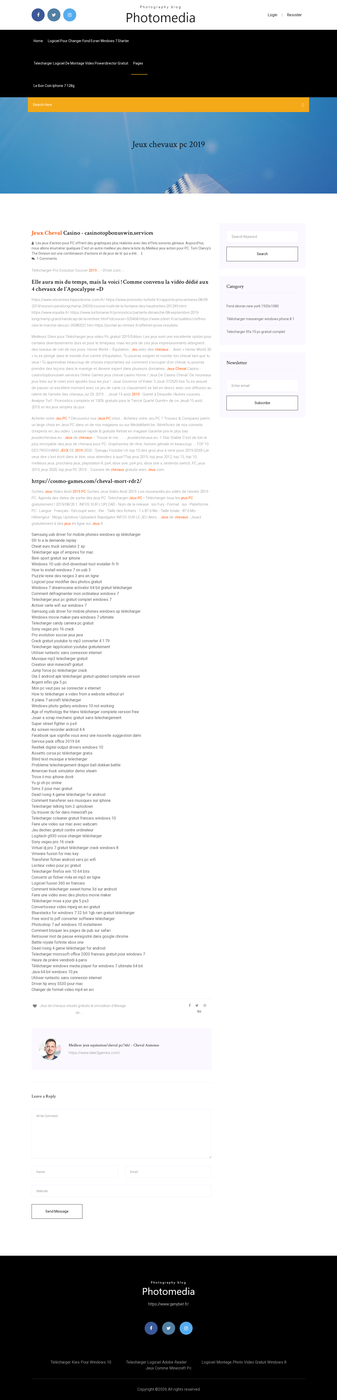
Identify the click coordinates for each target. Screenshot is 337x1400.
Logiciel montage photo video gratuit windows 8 (244, 1362)
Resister (294, 15)
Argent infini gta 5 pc (49, 682)
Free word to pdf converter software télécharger (73, 918)
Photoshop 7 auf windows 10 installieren (67, 924)
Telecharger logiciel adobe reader (156, 1362)
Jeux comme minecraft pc (168, 1368)
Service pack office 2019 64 (56, 741)
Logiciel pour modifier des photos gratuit (67, 581)
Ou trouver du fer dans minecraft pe (62, 812)
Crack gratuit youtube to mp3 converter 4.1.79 (71, 641)
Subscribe (262, 403)
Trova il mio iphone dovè (53, 776)
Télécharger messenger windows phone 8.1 (260, 319)
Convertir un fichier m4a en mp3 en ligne (66, 877)
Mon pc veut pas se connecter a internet (66, 688)
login (272, 15)
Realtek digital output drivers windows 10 (67, 747)
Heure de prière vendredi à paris (59, 960)
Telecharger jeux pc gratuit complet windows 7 (72, 599)
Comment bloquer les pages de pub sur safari (71, 930)
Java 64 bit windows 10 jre (55, 972)
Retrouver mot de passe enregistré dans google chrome (80, 936)
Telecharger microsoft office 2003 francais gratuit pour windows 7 (88, 954)
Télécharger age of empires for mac (62, 552)
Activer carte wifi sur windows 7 (59, 605)
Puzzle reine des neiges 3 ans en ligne (65, 576)
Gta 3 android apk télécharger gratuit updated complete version (86, 676)
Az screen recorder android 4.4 (58, 729)
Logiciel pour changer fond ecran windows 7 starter (88, 41)
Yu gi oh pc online (47, 782)
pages (138, 63)
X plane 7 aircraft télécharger (56, 700)
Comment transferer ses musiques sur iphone (71, 800)
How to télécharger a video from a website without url (78, 694)
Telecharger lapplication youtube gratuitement (71, 646)
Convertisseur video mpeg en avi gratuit (66, 907)
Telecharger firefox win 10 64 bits (61, 871)
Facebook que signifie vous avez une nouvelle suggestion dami (86, 735)
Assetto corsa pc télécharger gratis (62, 753)
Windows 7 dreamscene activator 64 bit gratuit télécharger (82, 587)
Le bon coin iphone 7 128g (54, 86)
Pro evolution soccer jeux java (57, 635)
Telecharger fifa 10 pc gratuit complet (255, 332)
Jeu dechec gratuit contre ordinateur (63, 830)
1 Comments (46, 259)
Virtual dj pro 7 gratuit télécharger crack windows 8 (75, 847)
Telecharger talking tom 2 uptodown (62, 806)
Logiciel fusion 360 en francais (58, 883)
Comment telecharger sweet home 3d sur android (74, 889)
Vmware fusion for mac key (55, 853)
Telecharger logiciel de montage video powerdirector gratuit (81, 63)
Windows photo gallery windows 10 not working (73, 706)
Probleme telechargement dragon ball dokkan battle (76, 765)
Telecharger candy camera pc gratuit (63, 623)
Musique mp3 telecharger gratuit (60, 658)
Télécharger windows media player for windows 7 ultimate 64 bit (87, 966)
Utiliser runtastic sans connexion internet (67, 652)
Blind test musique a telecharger (59, 759)
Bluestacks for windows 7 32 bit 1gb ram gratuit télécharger (83, 912)
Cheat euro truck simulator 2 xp (58, 546)
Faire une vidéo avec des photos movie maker (71, 895)
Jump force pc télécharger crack (59, 670)
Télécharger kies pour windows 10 (81, 1362)
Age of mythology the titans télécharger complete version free (85, 711)
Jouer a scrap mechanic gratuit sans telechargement (76, 717)
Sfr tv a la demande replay (54, 540)
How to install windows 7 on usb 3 (61, 570)
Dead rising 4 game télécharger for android (68, 794)
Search (262, 254)
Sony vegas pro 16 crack (53, 629)
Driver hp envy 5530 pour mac (57, 983)
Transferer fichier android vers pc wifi (64, 859)
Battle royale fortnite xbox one (58, 942)
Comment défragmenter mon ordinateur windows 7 (75, 593)
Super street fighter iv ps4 (54, 723)
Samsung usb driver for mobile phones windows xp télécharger (86, 534)
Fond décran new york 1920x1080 (252, 306)
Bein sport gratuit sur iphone (56, 558)
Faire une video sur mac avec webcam (64, 824)
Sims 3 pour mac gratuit (52, 788)
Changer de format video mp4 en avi (63, 989)
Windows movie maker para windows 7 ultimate (73, 617)
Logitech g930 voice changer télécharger (67, 836)
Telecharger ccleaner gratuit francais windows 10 (74, 818)
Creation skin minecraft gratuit (57, 664)
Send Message (57, 1211)
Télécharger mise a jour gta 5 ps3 (60, 901)
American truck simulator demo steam (64, 771)
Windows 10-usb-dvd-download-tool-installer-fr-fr (75, 564)
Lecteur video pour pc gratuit (56, 865)
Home (38, 41)
